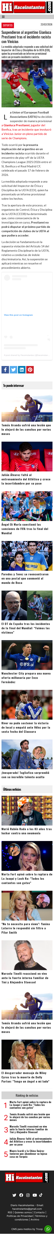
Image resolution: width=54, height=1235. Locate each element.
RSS (10, 1212)
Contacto (39, 1212)
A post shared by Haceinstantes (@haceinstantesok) (29, 355)
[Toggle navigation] (3, 17)
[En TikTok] (40, 1195)
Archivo (35, 1219)
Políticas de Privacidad (20, 1215)
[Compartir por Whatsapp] (48, 1229)
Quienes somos (23, 1212)
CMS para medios (21, 1229)
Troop (39, 1229)
